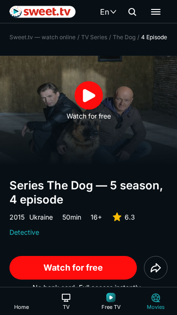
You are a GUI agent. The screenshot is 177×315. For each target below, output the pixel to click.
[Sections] (156, 12)
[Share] (156, 268)
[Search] (132, 12)
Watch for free (73, 267)
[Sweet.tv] (42, 12)
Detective (24, 232)
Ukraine (41, 217)
